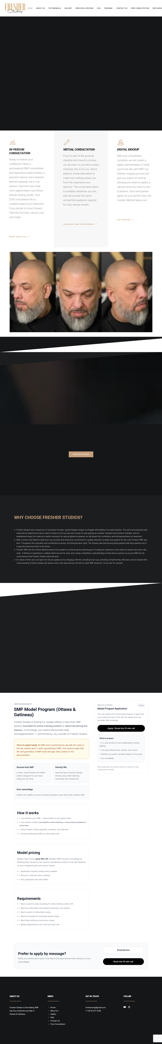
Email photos (123, 950)
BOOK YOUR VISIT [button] (18, 237)
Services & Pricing (85, 8)
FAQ (98, 8)
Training (108, 8)
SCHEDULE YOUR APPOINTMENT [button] (78, 224)
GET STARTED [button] (123, 220)
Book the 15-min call (123, 961)
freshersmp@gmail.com (96, 1007)
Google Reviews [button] (81, 454)
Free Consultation (140, 8)
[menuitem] (30, 8)
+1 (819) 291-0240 (93, 1011)
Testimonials (54, 8)
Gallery (68, 8)
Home (30, 8)
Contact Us (121, 8)
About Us (40, 8)
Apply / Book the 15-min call (121, 728)
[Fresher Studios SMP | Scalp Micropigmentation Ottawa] (15, 8)
